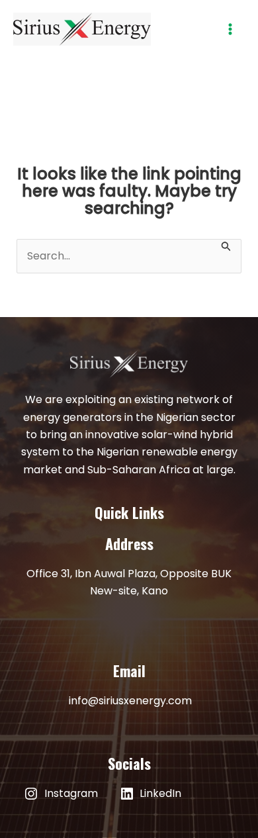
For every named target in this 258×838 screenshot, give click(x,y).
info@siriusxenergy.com (130, 700)
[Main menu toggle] (230, 29)
